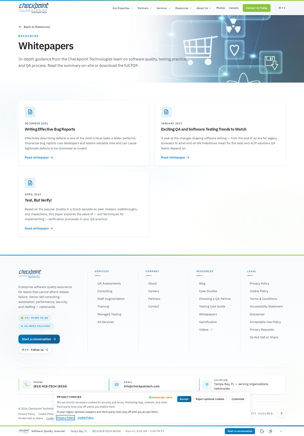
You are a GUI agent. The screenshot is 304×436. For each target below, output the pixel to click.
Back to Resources (37, 27)
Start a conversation (36, 339)
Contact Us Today (256, 8)
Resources (181, 8)
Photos (220, 8)
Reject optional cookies (210, 399)
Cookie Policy (86, 417)
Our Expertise (121, 8)
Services (162, 8)
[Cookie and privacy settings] (261, 431)
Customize (238, 399)
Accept (184, 399)
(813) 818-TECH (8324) (106, 431)
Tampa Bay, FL (78, 431)
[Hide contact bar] (281, 431)
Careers (233, 8)
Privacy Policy (65, 417)
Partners (143, 8)
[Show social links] (282, 7)
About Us (202, 8)
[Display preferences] (270, 431)
